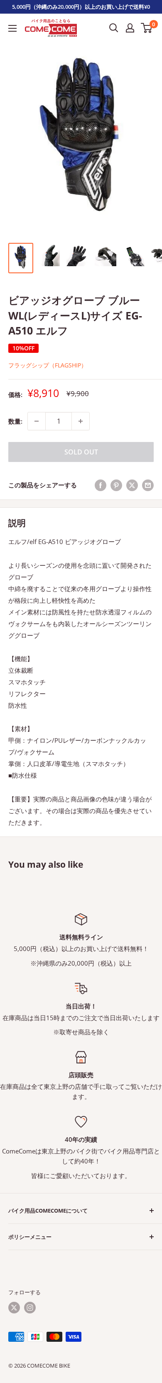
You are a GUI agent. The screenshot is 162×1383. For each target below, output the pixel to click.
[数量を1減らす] (36, 421)
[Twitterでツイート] (132, 485)
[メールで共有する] (148, 485)
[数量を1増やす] (80, 421)
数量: (15, 421)
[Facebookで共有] (100, 485)
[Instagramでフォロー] (30, 1307)
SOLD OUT (81, 452)
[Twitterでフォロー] (14, 1307)
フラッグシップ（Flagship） (47, 365)
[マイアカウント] (130, 27)
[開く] (113, 27)
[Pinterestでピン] (116, 485)
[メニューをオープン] (12, 28)
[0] (147, 28)
